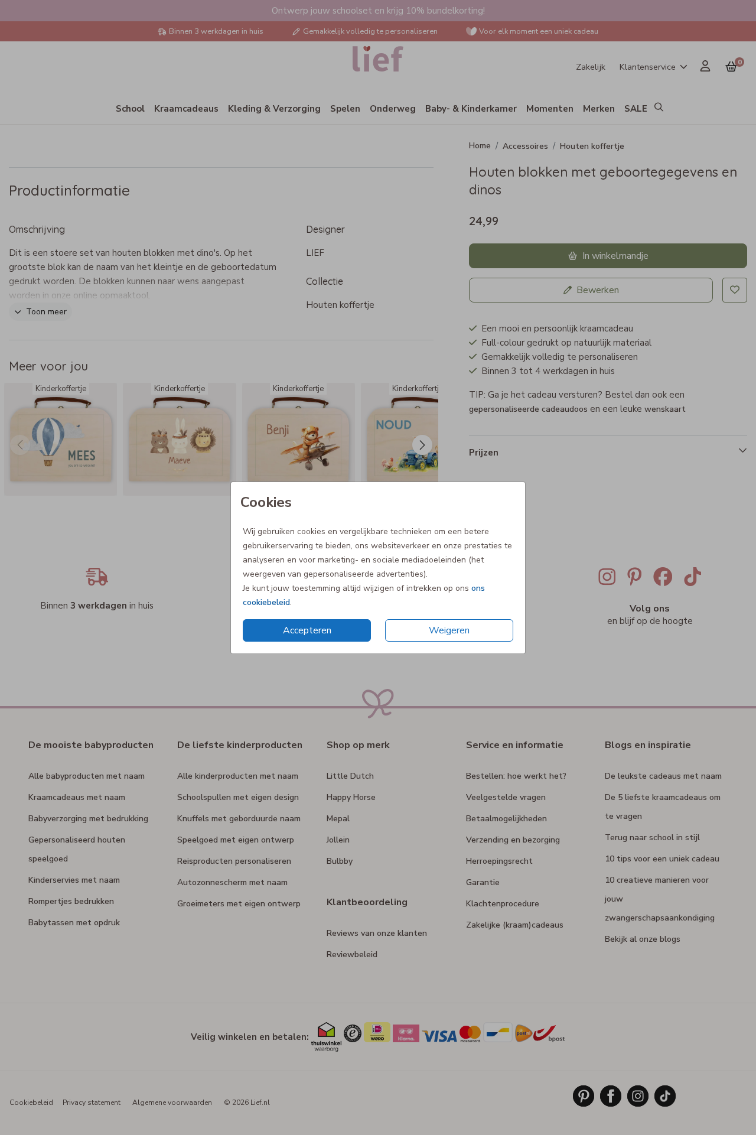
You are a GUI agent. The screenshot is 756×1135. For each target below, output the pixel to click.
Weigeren (449, 630)
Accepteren (307, 630)
